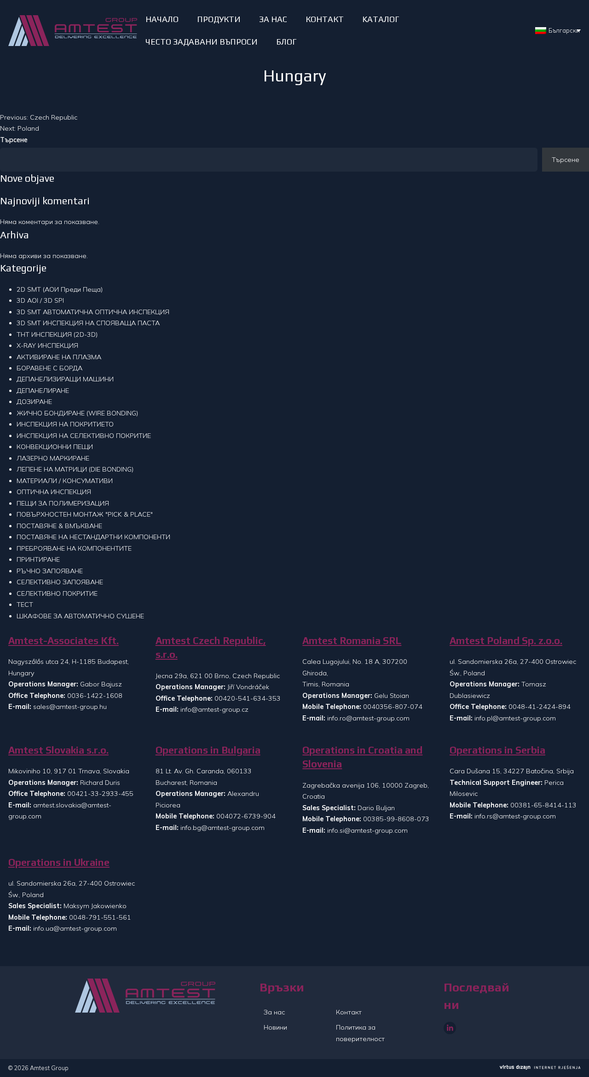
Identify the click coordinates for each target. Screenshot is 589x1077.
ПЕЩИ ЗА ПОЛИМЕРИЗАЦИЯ (63, 503)
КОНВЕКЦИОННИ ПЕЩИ (55, 447)
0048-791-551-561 (100, 917)
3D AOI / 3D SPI (40, 300)
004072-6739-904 (246, 816)
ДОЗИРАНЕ (34, 401)
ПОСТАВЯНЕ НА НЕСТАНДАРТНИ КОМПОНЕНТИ (93, 537)
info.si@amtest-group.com (367, 830)
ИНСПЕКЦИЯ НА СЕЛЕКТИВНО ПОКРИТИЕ (84, 436)
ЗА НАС (273, 19)
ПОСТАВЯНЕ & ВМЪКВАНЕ (59, 526)
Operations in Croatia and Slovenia (362, 757)
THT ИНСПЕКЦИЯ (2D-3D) (57, 334)
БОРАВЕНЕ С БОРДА (49, 368)
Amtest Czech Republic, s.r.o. (211, 647)
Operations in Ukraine (59, 862)
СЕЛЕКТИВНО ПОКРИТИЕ (57, 593)
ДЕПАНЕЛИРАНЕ (43, 390)
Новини (275, 1027)
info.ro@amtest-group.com (368, 718)
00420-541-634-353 (247, 698)
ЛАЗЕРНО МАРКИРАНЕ (53, 458)
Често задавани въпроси (201, 41)
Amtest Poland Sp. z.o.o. (506, 640)
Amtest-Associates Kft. (63, 640)
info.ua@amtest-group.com (75, 928)
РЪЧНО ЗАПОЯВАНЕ (50, 571)
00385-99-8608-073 (396, 819)
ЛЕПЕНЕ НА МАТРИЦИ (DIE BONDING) (75, 469)
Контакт (349, 1012)
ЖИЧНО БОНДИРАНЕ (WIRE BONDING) (77, 413)
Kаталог (380, 19)
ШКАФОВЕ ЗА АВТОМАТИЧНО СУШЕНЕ (80, 616)
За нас (274, 1012)
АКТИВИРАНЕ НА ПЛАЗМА (59, 357)
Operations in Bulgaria (208, 750)
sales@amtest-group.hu (70, 707)
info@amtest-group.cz (214, 709)
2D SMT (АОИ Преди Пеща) (60, 289)
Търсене (14, 140)
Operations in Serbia (497, 750)
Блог (286, 41)
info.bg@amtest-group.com (222, 828)
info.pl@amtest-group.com (515, 718)
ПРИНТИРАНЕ (38, 559)
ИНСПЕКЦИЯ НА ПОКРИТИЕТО (65, 424)
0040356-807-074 (392, 707)
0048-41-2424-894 (539, 707)
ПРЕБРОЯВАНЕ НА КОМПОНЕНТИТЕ (74, 548)
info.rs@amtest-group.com (515, 816)
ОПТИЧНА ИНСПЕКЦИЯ (54, 492)
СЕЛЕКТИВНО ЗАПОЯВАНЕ (60, 582)
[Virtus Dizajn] (540, 1068)
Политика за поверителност (360, 1032)
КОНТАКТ (325, 19)
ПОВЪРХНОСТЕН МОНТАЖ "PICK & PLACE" (85, 514)
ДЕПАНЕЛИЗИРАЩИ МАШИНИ (65, 379)
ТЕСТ (25, 604)
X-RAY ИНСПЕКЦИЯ (47, 345)
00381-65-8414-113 (543, 805)
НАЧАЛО (162, 19)
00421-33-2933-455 (100, 793)
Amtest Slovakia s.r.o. (58, 750)
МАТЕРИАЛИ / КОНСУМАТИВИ (65, 481)
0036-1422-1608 (94, 695)
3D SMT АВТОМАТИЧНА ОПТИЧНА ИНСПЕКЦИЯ (93, 312)
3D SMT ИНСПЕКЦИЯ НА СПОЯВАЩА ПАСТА (88, 323)
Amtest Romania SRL (351, 640)
